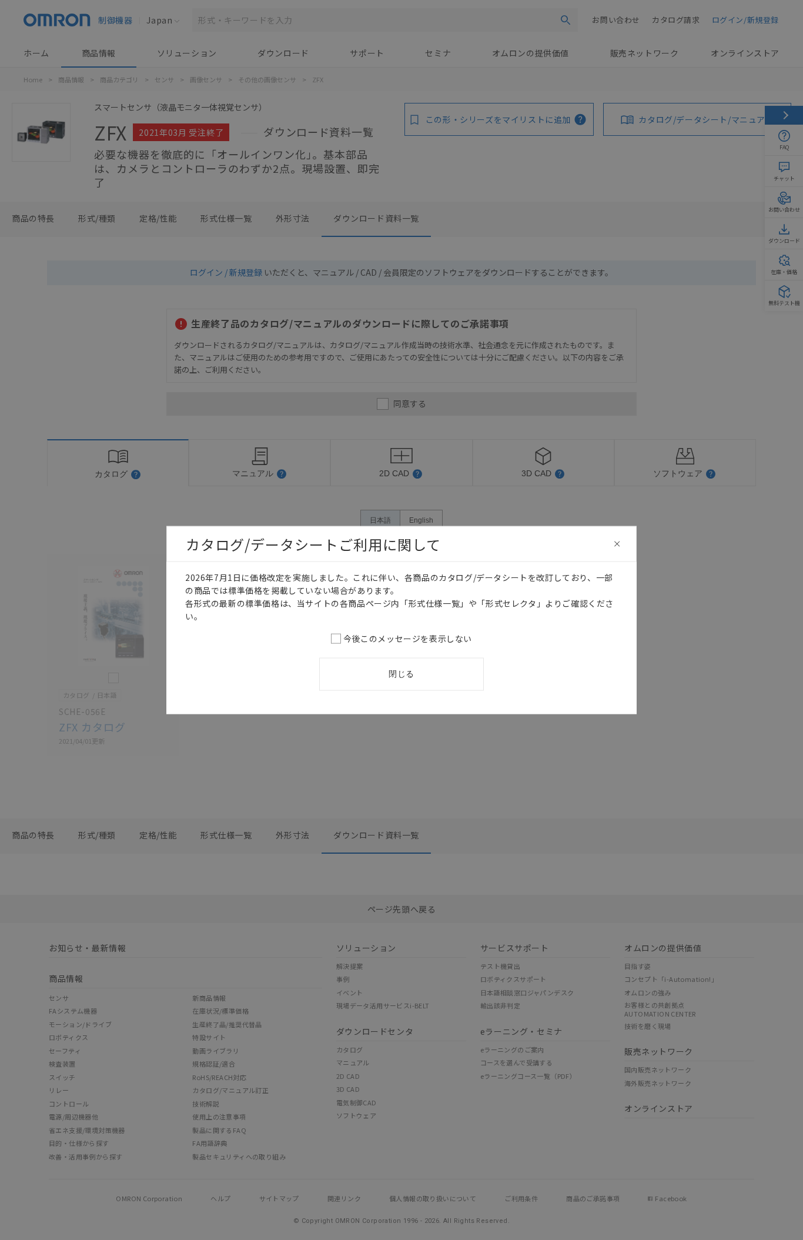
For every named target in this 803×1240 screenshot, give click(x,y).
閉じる (401, 674)
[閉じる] (617, 544)
